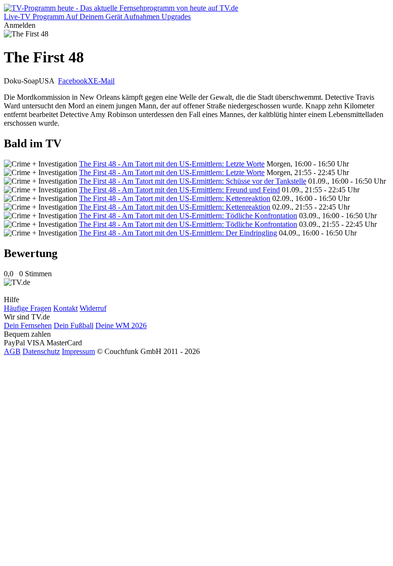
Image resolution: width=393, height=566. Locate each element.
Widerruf (93, 308)
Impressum (78, 351)
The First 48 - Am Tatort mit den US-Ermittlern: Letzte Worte (172, 164)
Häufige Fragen (27, 308)
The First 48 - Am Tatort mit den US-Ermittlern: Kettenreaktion (174, 198)
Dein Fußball (73, 325)
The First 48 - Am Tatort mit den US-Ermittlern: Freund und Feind (179, 190)
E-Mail (104, 81)
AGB (12, 351)
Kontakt (65, 308)
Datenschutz (41, 351)
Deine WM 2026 (121, 325)
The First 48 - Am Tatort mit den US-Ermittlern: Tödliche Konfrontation (188, 216)
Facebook (73, 81)
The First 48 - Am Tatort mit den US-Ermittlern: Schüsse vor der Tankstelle (192, 181)
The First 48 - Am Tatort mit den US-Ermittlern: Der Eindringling (178, 233)
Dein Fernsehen (28, 325)
